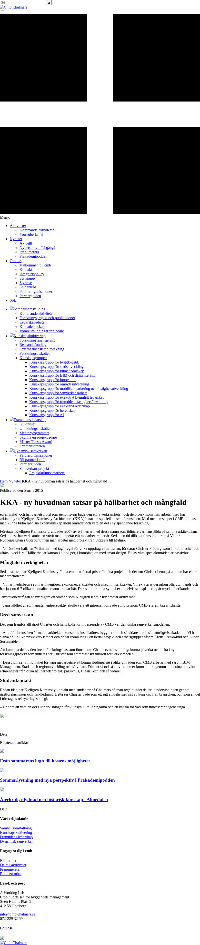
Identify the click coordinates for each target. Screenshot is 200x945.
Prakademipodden (33, 256)
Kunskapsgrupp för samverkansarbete (58, 393)
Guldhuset (27, 424)
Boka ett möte (10, 874)
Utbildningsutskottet (35, 428)
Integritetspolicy (32, 274)
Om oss (15, 261)
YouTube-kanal (31, 234)
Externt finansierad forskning (42, 349)
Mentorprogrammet (34, 433)
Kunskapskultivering (16, 832)
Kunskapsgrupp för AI (46, 415)
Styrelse (26, 283)
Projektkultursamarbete (47, 473)
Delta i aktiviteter (13, 865)
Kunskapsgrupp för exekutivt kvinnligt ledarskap (66, 397)
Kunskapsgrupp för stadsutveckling (56, 366)
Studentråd (28, 287)
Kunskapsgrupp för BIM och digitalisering (62, 375)
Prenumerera (29, 252)
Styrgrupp (27, 278)
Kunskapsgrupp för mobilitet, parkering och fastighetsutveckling (78, 388)
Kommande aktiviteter (37, 230)
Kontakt (26, 269)
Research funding (33, 345)
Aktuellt (26, 243)
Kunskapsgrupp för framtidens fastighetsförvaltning (68, 402)
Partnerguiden (30, 296)
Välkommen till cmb (35, 265)
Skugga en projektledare (38, 437)
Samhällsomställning (16, 828)
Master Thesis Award (36, 442)
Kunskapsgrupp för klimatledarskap (56, 371)
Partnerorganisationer (36, 291)
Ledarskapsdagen (33, 322)
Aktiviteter (18, 226)
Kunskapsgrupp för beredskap (52, 410)
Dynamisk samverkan (16, 841)
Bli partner (8, 860)
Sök (13, 300)
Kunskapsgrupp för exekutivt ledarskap (59, 406)
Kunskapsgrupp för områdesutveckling (59, 384)
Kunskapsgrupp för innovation (52, 380)
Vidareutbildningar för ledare (42, 331)
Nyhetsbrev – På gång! (37, 248)
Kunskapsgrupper (33, 358)
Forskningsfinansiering (37, 340)
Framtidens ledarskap (16, 837)
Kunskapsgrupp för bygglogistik (54, 362)
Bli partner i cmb (32, 460)
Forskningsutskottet (35, 353)
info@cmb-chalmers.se (17, 914)
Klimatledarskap (32, 327)
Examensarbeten (32, 446)
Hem (4, 481)
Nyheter (16, 239)
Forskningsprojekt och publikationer (47, 318)
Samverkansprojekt (34, 468)
